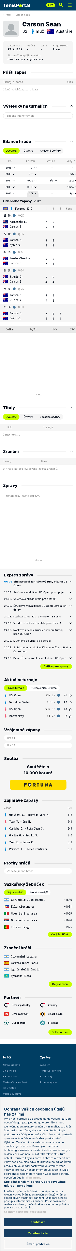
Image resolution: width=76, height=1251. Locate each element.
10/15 (30, 187)
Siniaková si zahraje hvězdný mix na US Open (40, 583)
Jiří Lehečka (9, 1070)
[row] (38, 167)
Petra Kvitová (10, 1076)
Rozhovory (46, 1076)
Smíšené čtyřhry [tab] (50, 150)
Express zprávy (48, 1082)
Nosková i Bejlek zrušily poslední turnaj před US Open (38, 632)
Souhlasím (38, 1222)
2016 (8, 167)
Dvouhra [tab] (11, 150)
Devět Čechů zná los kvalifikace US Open (39, 658)
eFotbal (53, 1022)
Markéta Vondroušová (15, 1082)
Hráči (8, 14)
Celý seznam (60, 984)
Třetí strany (33, 1177)
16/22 (29, 180)
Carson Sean (22, 14)
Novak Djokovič (11, 1064)
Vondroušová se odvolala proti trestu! (37, 623)
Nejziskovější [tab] (15, 892)
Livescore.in (20, 1013)
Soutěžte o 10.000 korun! (38, 769)
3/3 (31, 193)
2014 (8, 180)
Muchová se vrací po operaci (32, 640)
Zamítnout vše (38, 1233)
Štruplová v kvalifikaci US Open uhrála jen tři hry (39, 607)
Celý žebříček (60, 934)
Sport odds (55, 1013)
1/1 (31, 167)
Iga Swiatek (9, 1088)
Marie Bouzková (12, 1093)
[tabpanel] (38, 245)
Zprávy (52, 1005)
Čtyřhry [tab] (28, 416)
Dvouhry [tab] (11, 416)
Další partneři (60, 1032)
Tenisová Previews (50, 1070)
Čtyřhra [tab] (28, 150)
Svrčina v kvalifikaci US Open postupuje (38, 592)
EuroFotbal (19, 1022)
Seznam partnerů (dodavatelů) (25, 1211)
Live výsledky (21, 1005)
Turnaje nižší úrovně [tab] (44, 687)
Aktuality (45, 1064)
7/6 (31, 174)
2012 (8, 193)
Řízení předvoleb (38, 1244)
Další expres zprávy (56, 666)
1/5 (52, 180)
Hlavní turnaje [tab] (15, 687)
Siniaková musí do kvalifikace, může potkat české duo (40, 649)
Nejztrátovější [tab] (39, 892)
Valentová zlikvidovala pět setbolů (34, 598)
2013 (8, 187)
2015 (8, 174)
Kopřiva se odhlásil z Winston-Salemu (37, 616)
